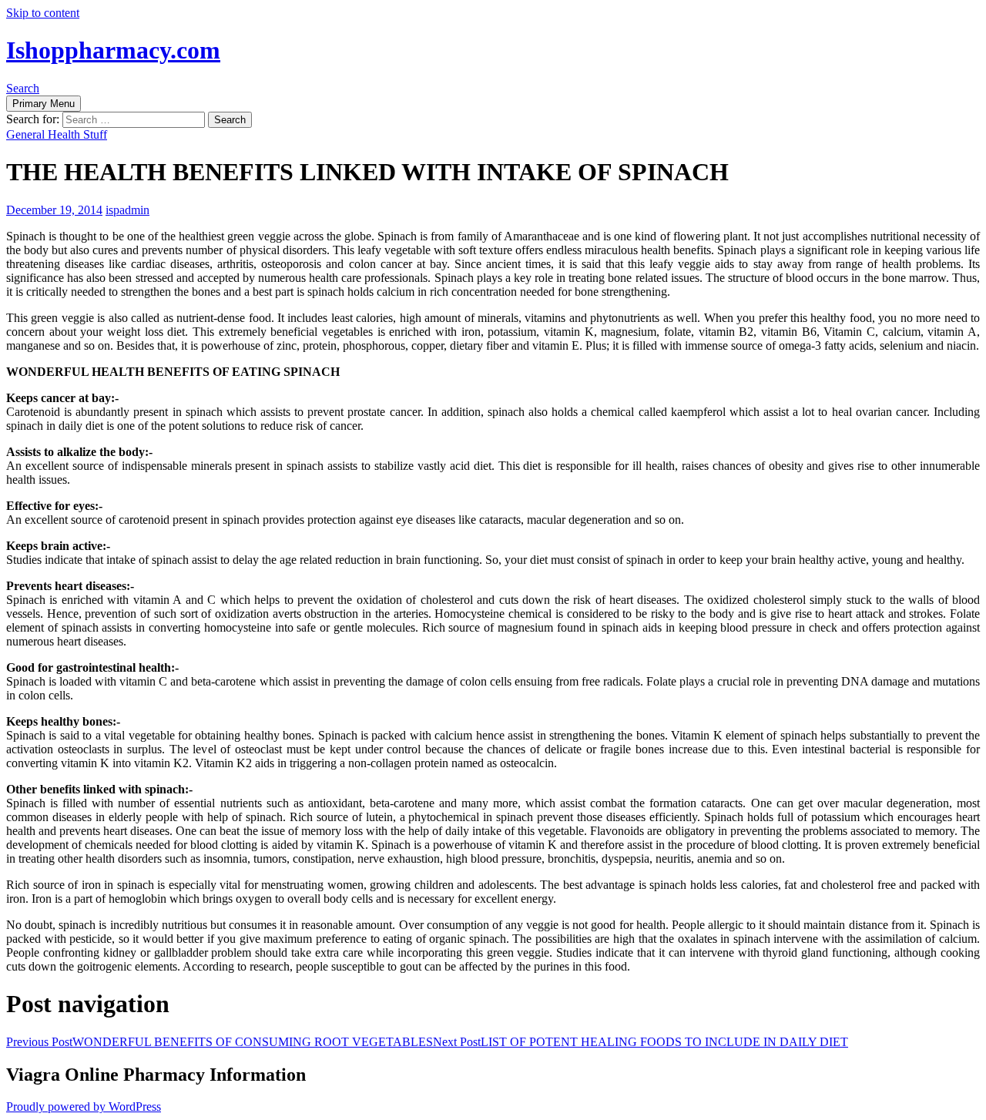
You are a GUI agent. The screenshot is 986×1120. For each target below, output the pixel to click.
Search (22, 88)
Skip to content (42, 12)
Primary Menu (43, 103)
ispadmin (127, 209)
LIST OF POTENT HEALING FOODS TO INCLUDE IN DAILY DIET (640, 1041)
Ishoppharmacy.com (113, 50)
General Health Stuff (56, 134)
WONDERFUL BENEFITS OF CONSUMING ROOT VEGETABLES (219, 1041)
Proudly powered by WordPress (83, 1106)
